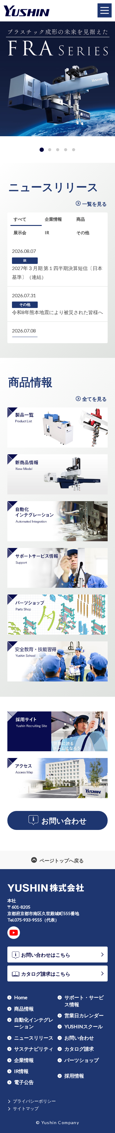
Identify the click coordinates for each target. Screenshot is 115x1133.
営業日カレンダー (84, 1015)
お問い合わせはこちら (45, 954)
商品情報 (30, 381)
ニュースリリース (53, 186)
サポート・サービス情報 (84, 1000)
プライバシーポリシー (34, 1101)
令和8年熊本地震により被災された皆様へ (57, 312)
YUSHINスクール (83, 1026)
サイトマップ (26, 1108)
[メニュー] (104, 10)
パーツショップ (81, 1059)
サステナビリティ (33, 1048)
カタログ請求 (79, 1048)
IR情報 (21, 1070)
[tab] (42, 150)
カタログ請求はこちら (45, 973)
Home (20, 997)
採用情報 (74, 1075)
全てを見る (94, 398)
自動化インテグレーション (33, 1023)
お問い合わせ (64, 820)
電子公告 (24, 1081)
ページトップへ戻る (62, 859)
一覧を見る (94, 203)
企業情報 (24, 1059)
